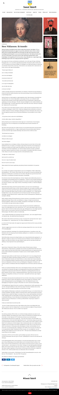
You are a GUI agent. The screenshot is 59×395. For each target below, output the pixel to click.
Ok (29, 393)
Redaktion (10, 12)
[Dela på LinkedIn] (8, 359)
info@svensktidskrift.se (53, 388)
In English (29, 15)
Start (3, 12)
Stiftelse (28, 12)
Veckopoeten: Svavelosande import (11, 365)
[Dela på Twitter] (13, 359)
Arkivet (35, 12)
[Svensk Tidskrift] (30, 7)
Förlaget (45, 12)
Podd (39, 12)
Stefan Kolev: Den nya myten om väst (32, 365)
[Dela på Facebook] (4, 359)
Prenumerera (53, 12)
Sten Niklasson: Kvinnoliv (14, 46)
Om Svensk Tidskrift (19, 12)
